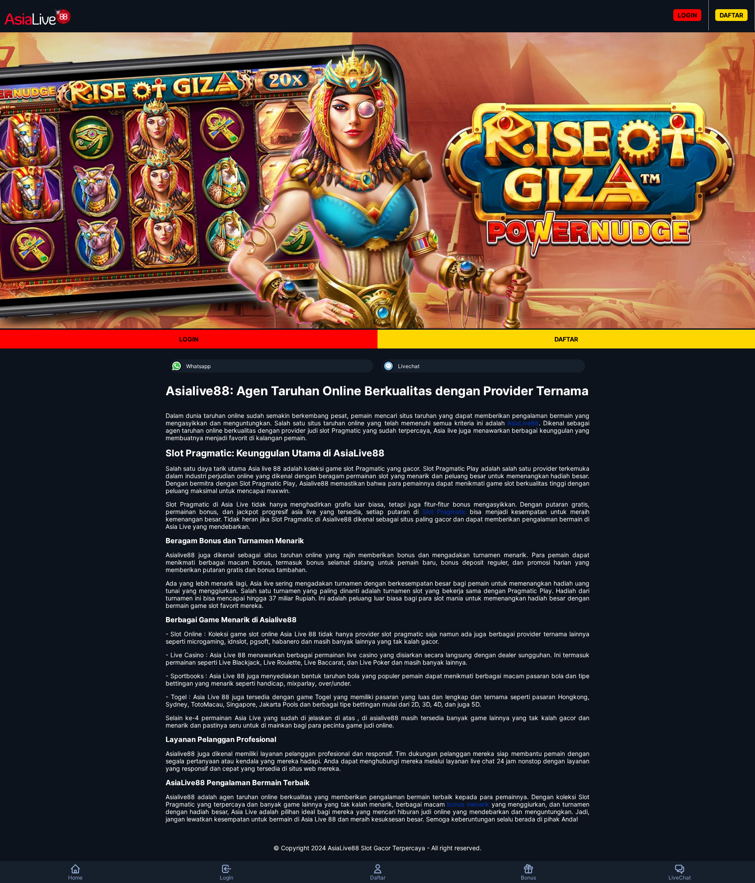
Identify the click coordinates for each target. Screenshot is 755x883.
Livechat (408, 366)
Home (75, 877)
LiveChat (679, 877)
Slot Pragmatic (444, 511)
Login (226, 877)
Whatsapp (198, 366)
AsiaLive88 (523, 423)
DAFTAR (731, 15)
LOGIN (687, 15)
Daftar (377, 877)
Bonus (528, 877)
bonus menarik (468, 804)
